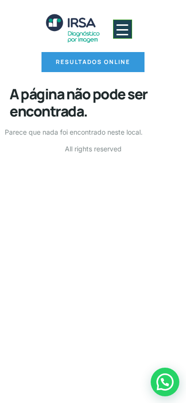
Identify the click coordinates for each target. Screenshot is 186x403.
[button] (165, 382)
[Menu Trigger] (122, 29)
